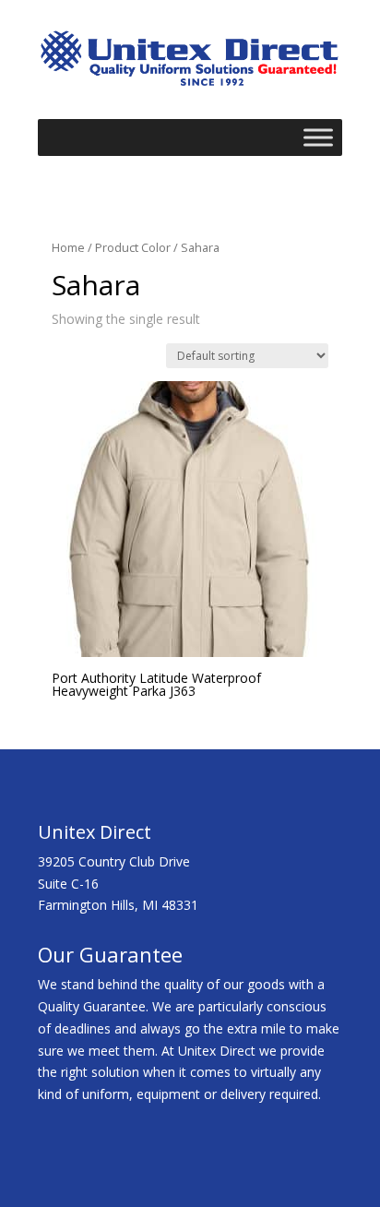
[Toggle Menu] (318, 138)
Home (68, 247)
